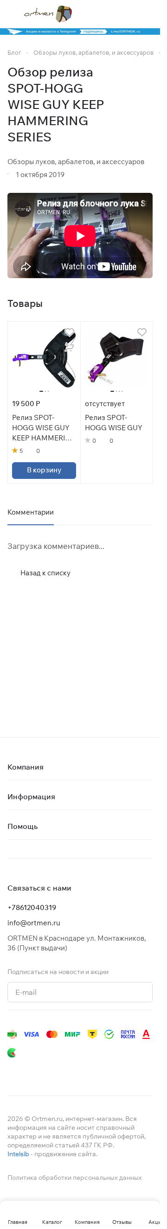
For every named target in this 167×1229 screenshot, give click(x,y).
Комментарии (30, 512)
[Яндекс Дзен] (87, 1071)
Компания (25, 766)
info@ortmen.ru (33, 922)
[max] (142, 1071)
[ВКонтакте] (13, 1071)
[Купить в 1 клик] (69, 347)
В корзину (44, 469)
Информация (31, 796)
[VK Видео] (124, 1071)
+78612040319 (31, 907)
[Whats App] (68, 1071)
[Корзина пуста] (148, 14)
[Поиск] (111, 14)
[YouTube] (50, 1071)
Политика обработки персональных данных (74, 1177)
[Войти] (129, 14)
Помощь (22, 826)
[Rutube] (105, 1071)
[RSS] (148, 104)
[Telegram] (31, 1071)
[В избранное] (69, 332)
